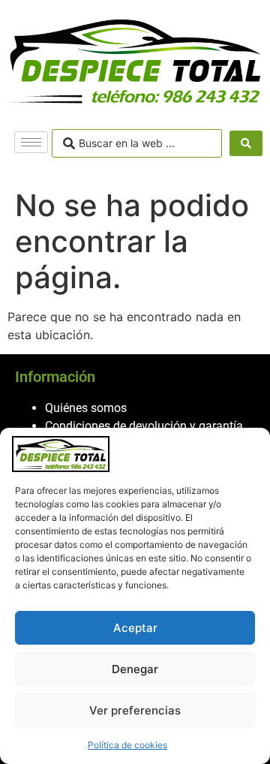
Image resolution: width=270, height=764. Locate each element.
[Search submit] (246, 143)
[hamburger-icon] (31, 142)
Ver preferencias (135, 710)
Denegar (135, 669)
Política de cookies (127, 744)
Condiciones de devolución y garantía (144, 426)
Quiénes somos (86, 408)
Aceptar (135, 628)
